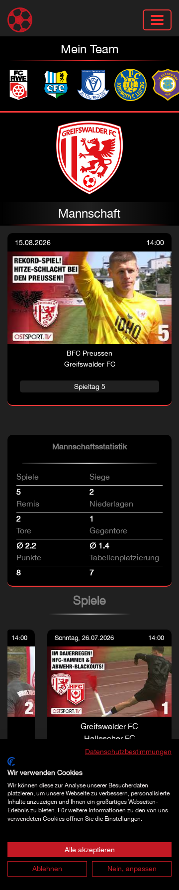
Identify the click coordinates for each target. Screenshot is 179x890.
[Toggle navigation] (157, 19)
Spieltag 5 (89, 386)
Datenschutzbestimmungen (128, 752)
